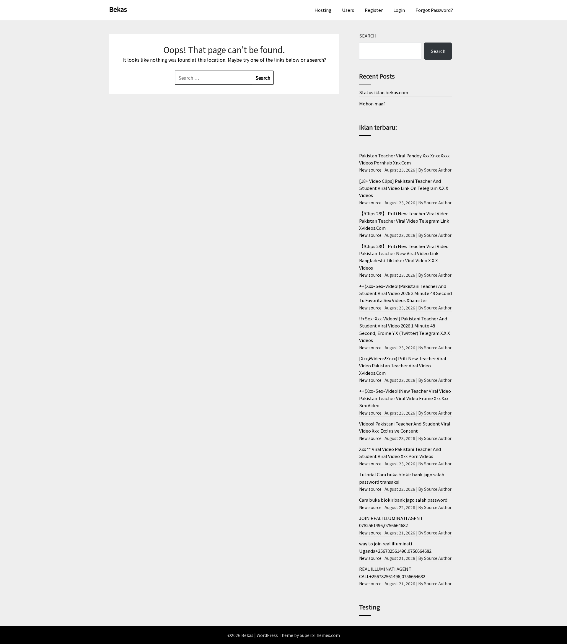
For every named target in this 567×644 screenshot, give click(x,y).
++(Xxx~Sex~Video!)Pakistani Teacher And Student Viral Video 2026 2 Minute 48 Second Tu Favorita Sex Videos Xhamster (405, 293)
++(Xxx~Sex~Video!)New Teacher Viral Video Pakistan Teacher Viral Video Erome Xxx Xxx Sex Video (405, 398)
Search (368, 35)
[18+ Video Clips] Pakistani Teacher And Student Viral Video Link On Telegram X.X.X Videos (403, 188)
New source (370, 170)
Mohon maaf (372, 103)
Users (348, 10)
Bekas (118, 9)
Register (374, 10)
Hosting (323, 10)
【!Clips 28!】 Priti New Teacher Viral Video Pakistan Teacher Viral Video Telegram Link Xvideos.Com (404, 220)
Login (399, 10)
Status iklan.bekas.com (383, 92)
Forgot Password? (434, 10)
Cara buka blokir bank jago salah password (403, 500)
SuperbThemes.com (320, 635)
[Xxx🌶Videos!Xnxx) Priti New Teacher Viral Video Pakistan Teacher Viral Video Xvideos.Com (402, 365)
